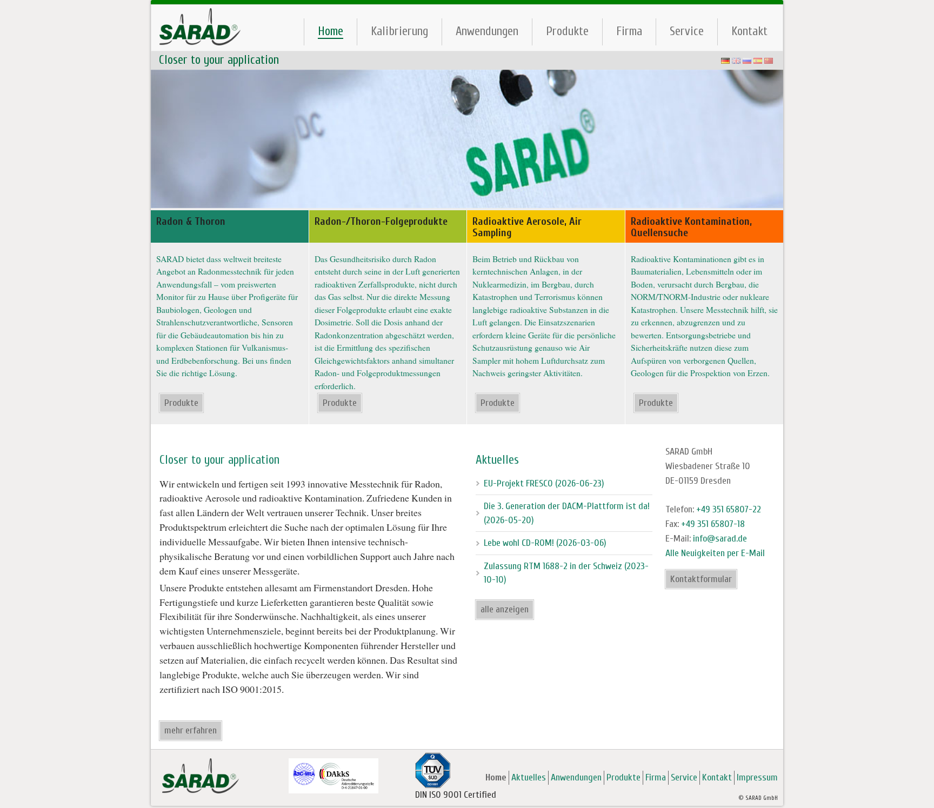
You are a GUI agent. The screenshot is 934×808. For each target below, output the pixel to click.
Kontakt (749, 31)
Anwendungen (487, 31)
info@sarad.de (720, 538)
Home (330, 31)
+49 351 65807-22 (728, 509)
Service (687, 31)
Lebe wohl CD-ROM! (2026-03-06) (545, 543)
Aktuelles (528, 777)
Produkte (567, 31)
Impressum (757, 777)
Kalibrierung (399, 31)
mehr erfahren (190, 730)
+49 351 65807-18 (713, 524)
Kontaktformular (701, 579)
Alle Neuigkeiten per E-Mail (715, 553)
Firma (629, 31)
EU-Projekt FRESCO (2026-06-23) (544, 483)
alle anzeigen (505, 609)
